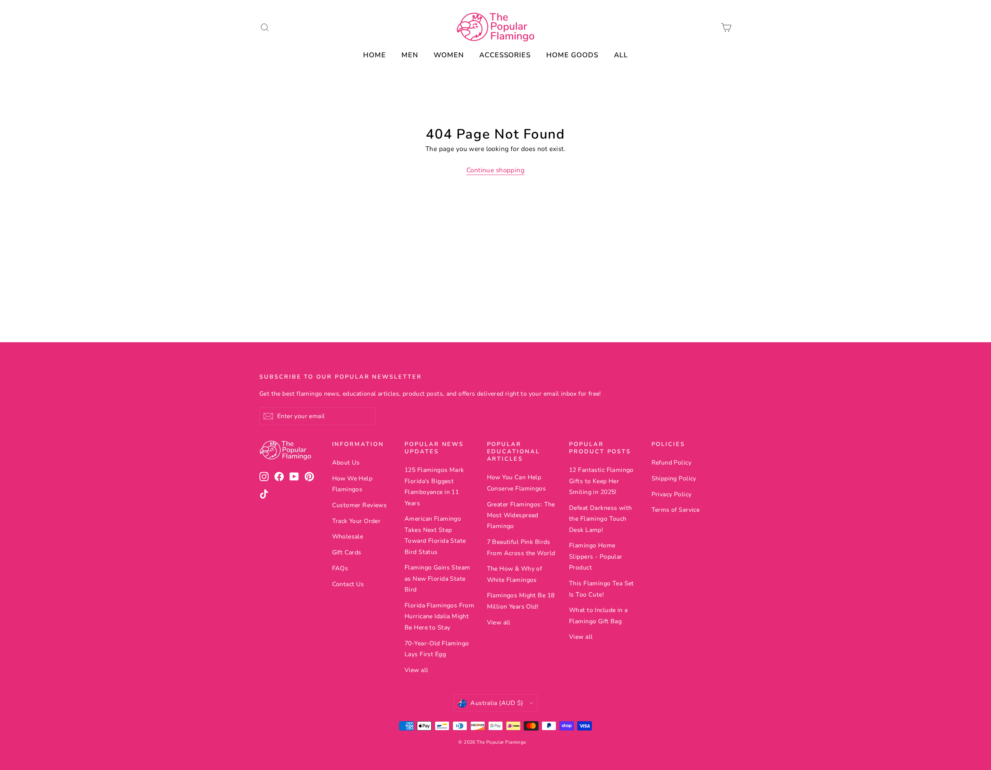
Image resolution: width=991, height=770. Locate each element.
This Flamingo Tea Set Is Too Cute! (601, 589)
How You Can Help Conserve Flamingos (516, 482)
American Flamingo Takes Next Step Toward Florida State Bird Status (435, 535)
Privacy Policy (672, 494)
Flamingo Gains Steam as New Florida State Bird (437, 578)
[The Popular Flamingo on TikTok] (264, 494)
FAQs (340, 568)
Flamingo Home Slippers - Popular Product (595, 556)
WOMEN (449, 55)
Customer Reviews (359, 505)
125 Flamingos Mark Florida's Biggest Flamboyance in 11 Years (434, 486)
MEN (409, 55)
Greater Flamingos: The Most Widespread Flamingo (521, 515)
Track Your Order (356, 521)
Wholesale (347, 536)
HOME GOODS (572, 55)
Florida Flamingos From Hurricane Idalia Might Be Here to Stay (439, 616)
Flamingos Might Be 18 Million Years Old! (521, 601)
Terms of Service (676, 510)
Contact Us (348, 584)
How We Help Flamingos (352, 484)
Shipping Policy (674, 478)
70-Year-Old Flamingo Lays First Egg (437, 649)
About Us (346, 462)
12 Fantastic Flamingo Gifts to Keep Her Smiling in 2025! (601, 481)
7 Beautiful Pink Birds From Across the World (521, 547)
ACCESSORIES (505, 55)
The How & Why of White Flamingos (514, 574)
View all (416, 670)
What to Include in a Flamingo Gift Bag (598, 615)
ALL (621, 55)
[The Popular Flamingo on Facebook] (279, 476)
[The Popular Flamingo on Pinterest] (309, 476)
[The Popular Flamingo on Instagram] (264, 476)
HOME (374, 55)
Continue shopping (495, 170)
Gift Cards (347, 552)
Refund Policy (672, 462)
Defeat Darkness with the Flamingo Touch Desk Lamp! (600, 519)
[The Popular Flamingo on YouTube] (294, 476)
